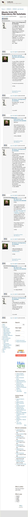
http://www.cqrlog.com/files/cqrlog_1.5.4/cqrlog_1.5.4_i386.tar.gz (20, 212)
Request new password (21, 341)
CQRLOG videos (7, 347)
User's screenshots (6, 338)
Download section (15, 251)
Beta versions (6, 330)
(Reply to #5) (14, 197)
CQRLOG (10, 2)
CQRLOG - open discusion (18, 9)
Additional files (7, 334)
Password (18, 335)
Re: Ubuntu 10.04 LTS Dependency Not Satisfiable (18, 56)
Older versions (7, 331)
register (7, 16)
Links (4, 351)
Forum (4, 325)
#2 (25, 54)
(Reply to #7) (14, 266)
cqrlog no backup (19, 373)
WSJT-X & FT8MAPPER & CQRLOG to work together (21, 414)
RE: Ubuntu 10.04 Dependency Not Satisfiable (20, 199)
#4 (25, 117)
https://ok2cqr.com (15, 92)
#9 (25, 296)
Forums (3, 9)
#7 (25, 241)
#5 (25, 147)
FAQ (4, 342)
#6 (25, 197)
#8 (25, 266)
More (25, 392)
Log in (3, 16)
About (4, 324)
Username (18, 330)
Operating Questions (20, 380)
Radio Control (6, 346)
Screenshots (5, 336)
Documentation (6, 339)
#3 (25, 98)
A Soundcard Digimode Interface (7, 344)
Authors (4, 349)
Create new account (20, 340)
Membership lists (7, 332)
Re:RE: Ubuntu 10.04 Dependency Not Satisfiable (20, 120)
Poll (3, 350)
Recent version (7, 328)
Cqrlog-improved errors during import (21, 382)
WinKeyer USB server (8, 335)
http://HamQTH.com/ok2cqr (16, 91)
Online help (6, 341)
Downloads (5, 327)
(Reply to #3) (14, 117)
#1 (25, 21)
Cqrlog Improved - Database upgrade (20, 385)
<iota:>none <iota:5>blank (19, 390)
